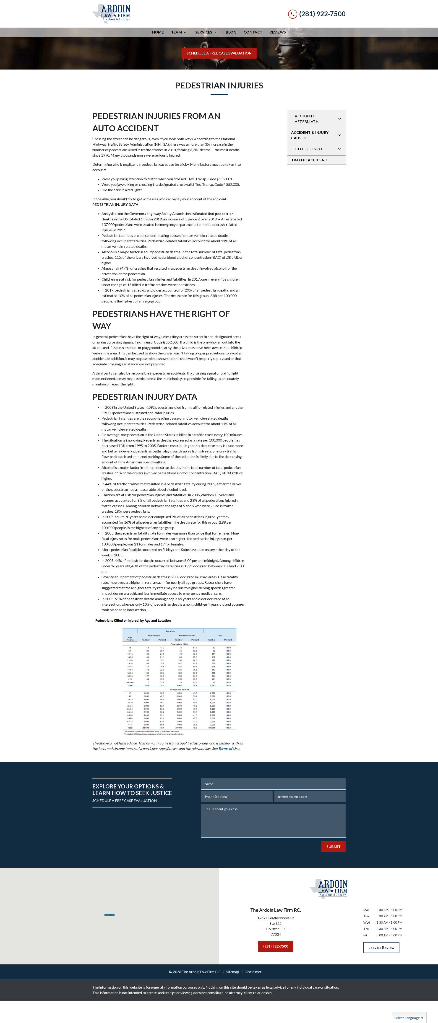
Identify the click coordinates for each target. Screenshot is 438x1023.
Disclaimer (253, 971)
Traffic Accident (309, 160)
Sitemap (232, 971)
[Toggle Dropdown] (186, 32)
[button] (109, 914)
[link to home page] (111, 14)
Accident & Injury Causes (310, 135)
